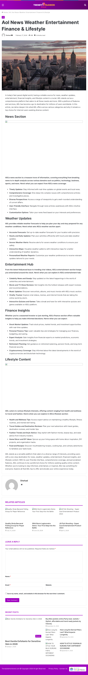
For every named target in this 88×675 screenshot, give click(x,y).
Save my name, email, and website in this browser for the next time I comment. (36, 593)
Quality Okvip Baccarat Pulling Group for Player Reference (14, 525)
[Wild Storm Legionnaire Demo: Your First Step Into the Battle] (44, 514)
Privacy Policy (53, 669)
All (10, 12)
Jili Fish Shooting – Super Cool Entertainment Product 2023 (70, 525)
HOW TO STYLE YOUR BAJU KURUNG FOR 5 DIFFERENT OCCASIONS (70, 645)
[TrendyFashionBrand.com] (44, 5)
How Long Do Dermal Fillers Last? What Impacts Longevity (70, 632)
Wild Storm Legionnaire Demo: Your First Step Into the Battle (43, 525)
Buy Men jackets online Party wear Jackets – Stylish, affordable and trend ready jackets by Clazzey (63, 621)
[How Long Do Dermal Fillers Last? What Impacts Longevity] (52, 635)
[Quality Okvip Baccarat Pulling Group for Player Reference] (17, 514)
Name (8, 576)
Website (49, 585)
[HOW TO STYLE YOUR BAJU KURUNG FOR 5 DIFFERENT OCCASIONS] (52, 649)
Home (5, 12)
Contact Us (63, 669)
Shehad (8, 35)
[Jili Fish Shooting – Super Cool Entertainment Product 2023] (71, 514)
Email (8, 585)
